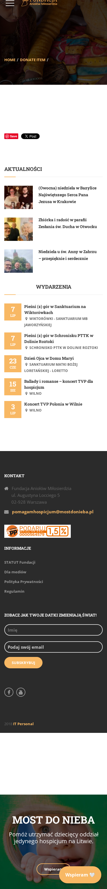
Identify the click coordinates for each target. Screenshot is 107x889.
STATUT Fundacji (19, 562)
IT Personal (23, 723)
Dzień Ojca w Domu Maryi (49, 358)
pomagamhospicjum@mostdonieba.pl (53, 511)
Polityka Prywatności (23, 581)
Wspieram (53, 869)
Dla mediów (15, 571)
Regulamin (14, 591)
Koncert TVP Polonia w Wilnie (53, 404)
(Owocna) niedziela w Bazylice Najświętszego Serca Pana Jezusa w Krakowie (67, 194)
